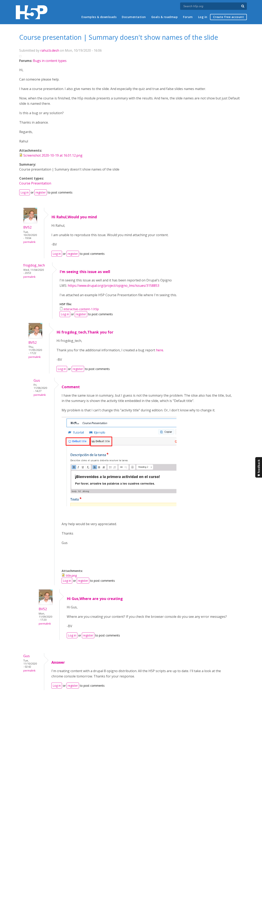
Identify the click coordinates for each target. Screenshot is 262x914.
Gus (37, 380)
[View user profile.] (30, 222)
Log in (202, 17)
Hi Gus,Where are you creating (95, 598)
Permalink (29, 242)
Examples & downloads (98, 17)
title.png (71, 575)
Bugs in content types (50, 60)
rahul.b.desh (49, 50)
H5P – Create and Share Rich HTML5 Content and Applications (31, 12)
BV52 (27, 227)
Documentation (134, 17)
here (159, 350)
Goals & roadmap (164, 17)
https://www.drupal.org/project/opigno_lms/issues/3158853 (113, 285)
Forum (188, 17)
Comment (71, 386)
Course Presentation (35, 183)
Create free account (228, 17)
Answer (58, 662)
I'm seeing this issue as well (85, 271)
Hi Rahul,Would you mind (74, 216)
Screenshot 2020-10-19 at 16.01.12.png (52, 155)
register (41, 192)
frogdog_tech (34, 265)
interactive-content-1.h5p (81, 309)
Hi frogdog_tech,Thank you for (84, 332)
